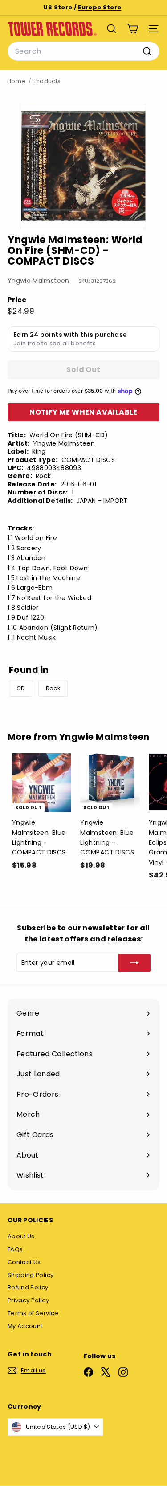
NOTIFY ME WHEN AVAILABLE (83, 412)
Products (47, 81)
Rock (53, 688)
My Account (25, 1326)
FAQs (15, 1249)
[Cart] (132, 29)
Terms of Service (33, 1313)
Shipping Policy (30, 1275)
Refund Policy (28, 1287)
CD (20, 688)
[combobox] (83, 51)
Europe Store (99, 7)
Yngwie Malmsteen (38, 280)
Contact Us (24, 1262)
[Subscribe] (134, 963)
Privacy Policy (28, 1300)
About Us (21, 1236)
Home (16, 81)
